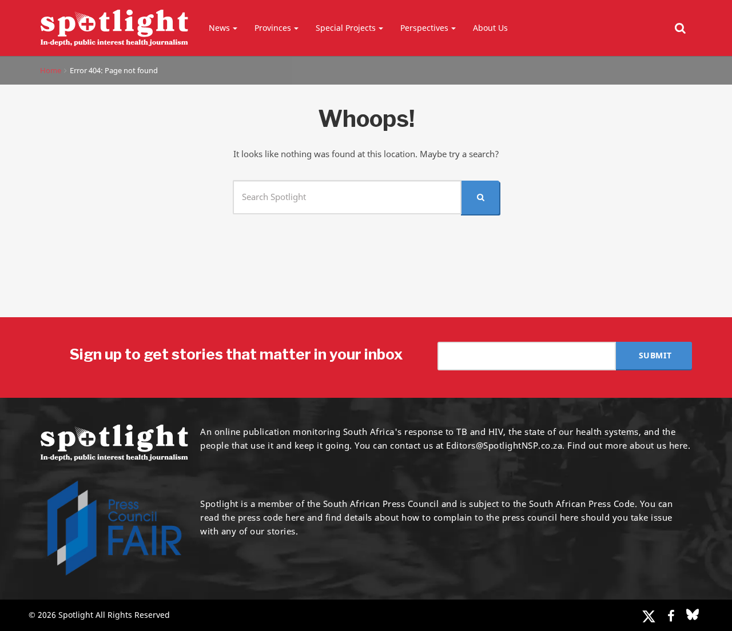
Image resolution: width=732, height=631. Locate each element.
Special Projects (346, 27)
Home (50, 70)
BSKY (692, 614)
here (294, 517)
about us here (659, 445)
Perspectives (424, 27)
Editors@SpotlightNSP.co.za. (505, 445)
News (219, 27)
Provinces (272, 27)
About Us (490, 27)
